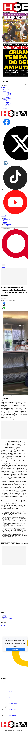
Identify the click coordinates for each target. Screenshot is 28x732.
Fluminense (8, 103)
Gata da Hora (6, 225)
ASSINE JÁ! (3, 216)
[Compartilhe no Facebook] (4, 303)
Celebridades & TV (7, 224)
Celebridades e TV (7, 105)
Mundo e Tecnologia (10, 94)
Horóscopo (5, 220)
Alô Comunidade (7, 98)
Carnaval (5, 108)
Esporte (5, 617)
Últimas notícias (6, 89)
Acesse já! (3, 87)
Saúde (7, 96)
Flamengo (8, 102)
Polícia (7, 92)
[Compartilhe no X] (4, 306)
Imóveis (7, 97)
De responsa (8, 93)
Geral (4, 91)
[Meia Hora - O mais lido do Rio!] (14, 117)
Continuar (15, 649)
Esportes (5, 99)
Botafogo (8, 100)
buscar (3, 264)
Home (4, 106)
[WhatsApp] (4, 308)
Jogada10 (3, 267)
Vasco (7, 104)
